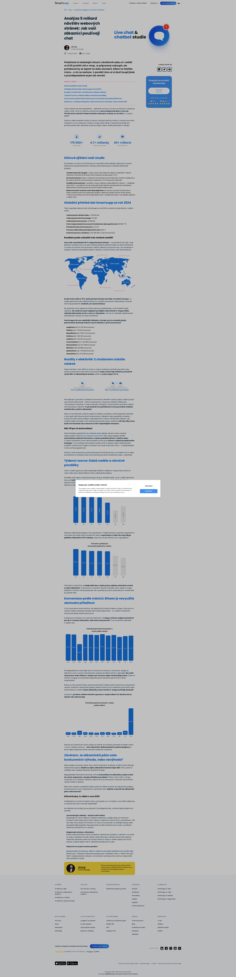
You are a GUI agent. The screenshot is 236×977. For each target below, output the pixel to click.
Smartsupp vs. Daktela (165, 895)
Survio (130, 974)
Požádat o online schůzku (138, 3)
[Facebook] (159, 69)
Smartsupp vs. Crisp (164, 892)
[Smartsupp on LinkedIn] (161, 948)
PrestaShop (136, 895)
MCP (107, 927)
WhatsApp (58, 931)
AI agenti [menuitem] (86, 3)
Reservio (135, 974)
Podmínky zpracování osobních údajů (169, 963)
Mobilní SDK (110, 924)
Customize (148, 486)
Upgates (135, 902)
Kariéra (160, 931)
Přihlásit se (154, 3)
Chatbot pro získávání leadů (116, 921)
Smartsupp (118, 974)
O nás (160, 921)
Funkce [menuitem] (75, 3)
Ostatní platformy (138, 906)
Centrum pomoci (137, 921)
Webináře (135, 934)
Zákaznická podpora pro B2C (116, 889)
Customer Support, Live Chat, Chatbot (89, 10)
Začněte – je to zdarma (99, 946)
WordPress (135, 892)
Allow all (148, 491)
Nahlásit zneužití (163, 927)
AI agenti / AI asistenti (88, 921)
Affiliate (160, 924)
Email (56, 924)
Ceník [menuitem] (104, 3)
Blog (70, 10)
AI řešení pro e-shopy (62, 897)
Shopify (134, 899)
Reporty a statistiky (87, 931)
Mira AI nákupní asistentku (91, 436)
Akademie (135, 931)
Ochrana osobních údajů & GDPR (128, 963)
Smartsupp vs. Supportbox (167, 899)
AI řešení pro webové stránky (65, 901)
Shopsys (125, 974)
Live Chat (58, 921)
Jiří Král (81, 867)
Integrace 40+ (111, 931)
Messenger (58, 927)
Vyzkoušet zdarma (158, 91)
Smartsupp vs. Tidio (164, 889)
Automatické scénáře (88, 927)
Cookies (153, 963)
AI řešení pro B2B (60, 889)
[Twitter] (164, 69)
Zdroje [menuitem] (95, 3)
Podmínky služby (145, 963)
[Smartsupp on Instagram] (170, 948)
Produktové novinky (138, 927)
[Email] (169, 69)
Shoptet (134, 889)
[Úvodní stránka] (65, 10)
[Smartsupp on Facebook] (166, 948)
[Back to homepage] (62, 4)
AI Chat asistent (86, 924)
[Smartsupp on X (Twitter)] (179, 948)
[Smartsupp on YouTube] (175, 948)
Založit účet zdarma (168, 3)
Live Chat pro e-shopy (88, 889)
